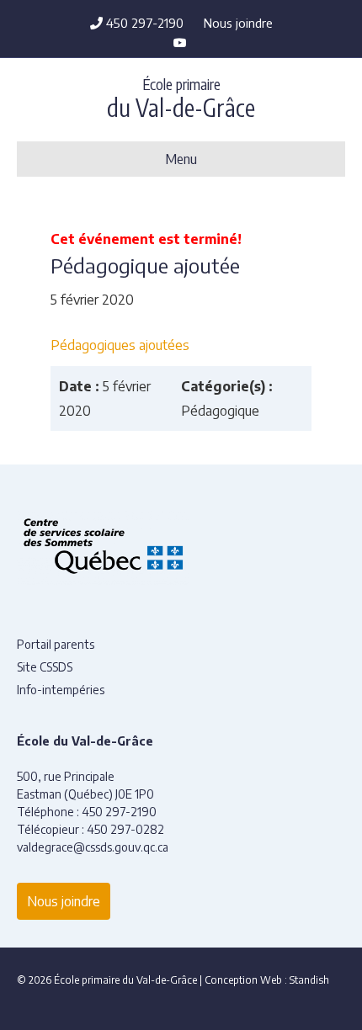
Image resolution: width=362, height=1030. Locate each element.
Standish (309, 980)
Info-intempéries (60, 689)
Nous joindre (238, 22)
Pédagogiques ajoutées (120, 345)
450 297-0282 (125, 829)
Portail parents (55, 644)
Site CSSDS (44, 667)
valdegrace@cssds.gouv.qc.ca (92, 847)
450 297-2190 (143, 22)
